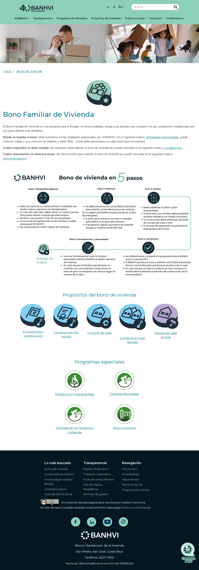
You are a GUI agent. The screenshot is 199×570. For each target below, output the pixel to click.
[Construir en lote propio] (65, 316)
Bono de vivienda (29, 71)
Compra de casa (99, 333)
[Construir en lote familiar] (132, 316)
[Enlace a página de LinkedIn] (91, 522)
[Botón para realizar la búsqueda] (174, 7)
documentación (15, 158)
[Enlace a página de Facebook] (75, 522)
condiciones (173, 148)
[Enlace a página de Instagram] (123, 522)
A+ (120, 6)
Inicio (7, 71)
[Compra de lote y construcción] (32, 315)
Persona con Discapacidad (74, 394)
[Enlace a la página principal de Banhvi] (99, 535)
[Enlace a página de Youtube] (107, 522)
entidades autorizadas (162, 137)
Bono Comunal (124, 428)
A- (108, 7)
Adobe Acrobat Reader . (136, 507)
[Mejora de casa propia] (165, 316)
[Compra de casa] (99, 316)
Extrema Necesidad (124, 394)
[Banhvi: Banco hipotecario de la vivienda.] (36, 9)
